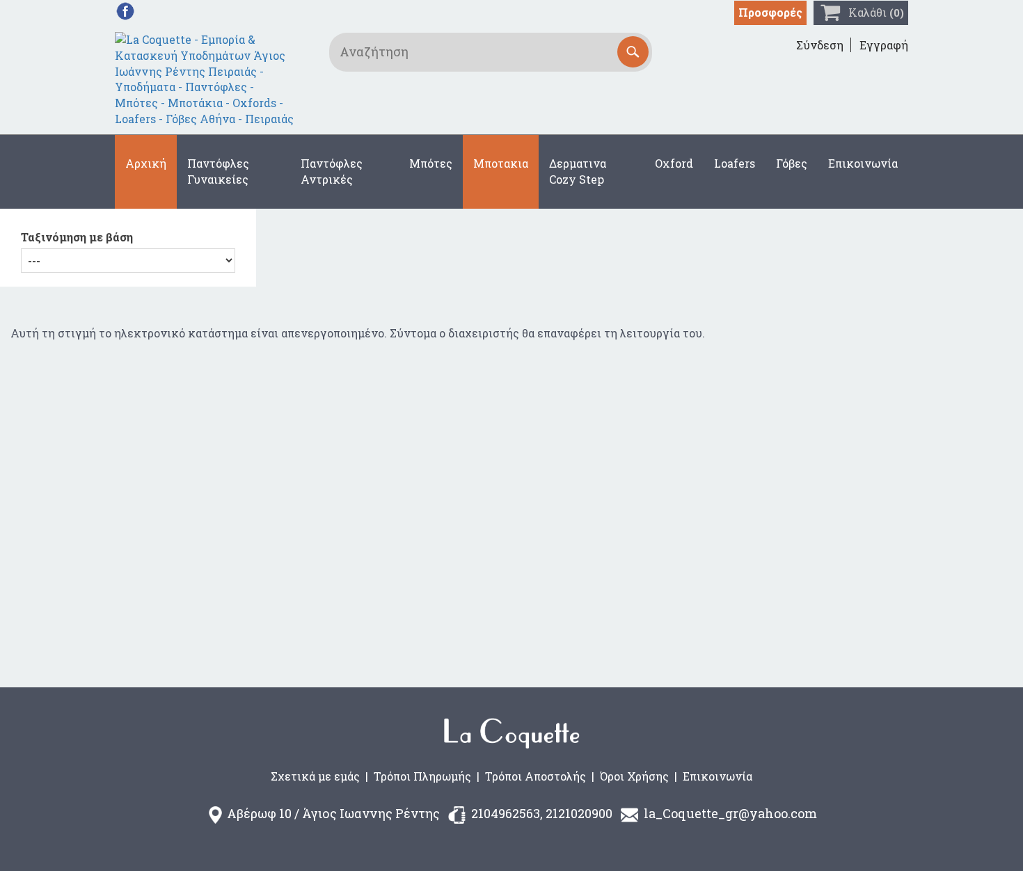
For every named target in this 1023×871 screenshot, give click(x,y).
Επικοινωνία (863, 163)
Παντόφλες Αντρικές (332, 171)
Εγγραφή (883, 45)
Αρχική (145, 163)
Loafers (734, 163)
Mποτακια (500, 163)
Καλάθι (876, 12)
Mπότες (430, 163)
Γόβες (791, 163)
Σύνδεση (819, 45)
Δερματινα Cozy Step (577, 171)
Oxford (674, 163)
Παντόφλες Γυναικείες (218, 171)
